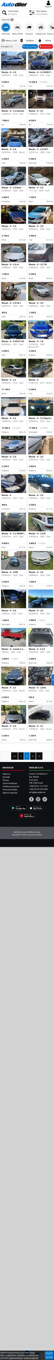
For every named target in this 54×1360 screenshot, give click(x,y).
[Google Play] (19, 808)
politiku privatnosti (31, 1358)
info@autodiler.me (37, 792)
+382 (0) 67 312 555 (38, 786)
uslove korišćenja (16, 1358)
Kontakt (6, 777)
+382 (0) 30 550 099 (38, 789)
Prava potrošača (10, 789)
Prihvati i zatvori (49, 1355)
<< (14, 756)
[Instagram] (38, 799)
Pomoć (6, 780)
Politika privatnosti (11, 786)
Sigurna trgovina (10, 792)
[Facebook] (31, 799)
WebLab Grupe (34, 832)
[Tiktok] (44, 799)
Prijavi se (6, 773)
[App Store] (36, 808)
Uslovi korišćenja (10, 783)
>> (39, 756)
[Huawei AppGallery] (27, 816)
